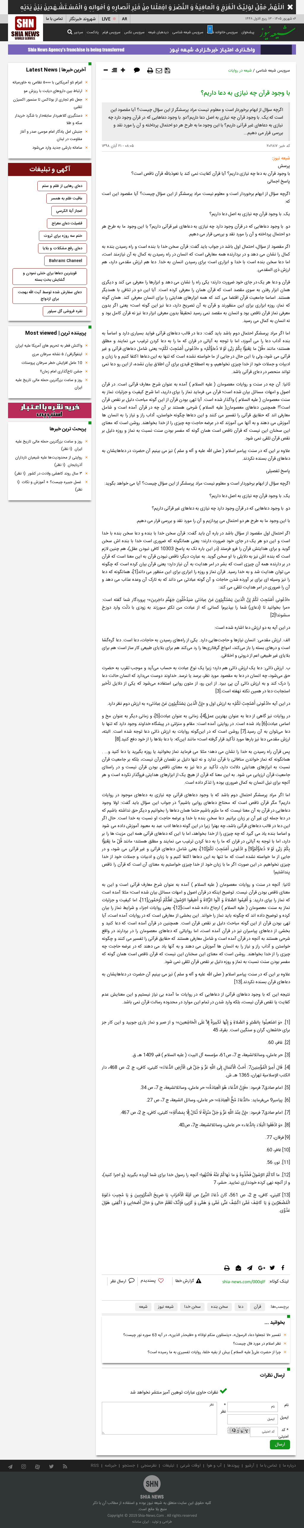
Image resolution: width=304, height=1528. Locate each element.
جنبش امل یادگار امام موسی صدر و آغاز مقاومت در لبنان (51, 135)
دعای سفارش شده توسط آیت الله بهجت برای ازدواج (50, 295)
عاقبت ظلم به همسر (66, 198)
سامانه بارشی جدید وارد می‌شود (57, 148)
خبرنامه (110, 1465)
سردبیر (78, 32)
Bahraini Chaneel (65, 261)
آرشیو (249, 1465)
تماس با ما (54, 19)
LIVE (106, 19)
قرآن (257, 1306)
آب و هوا (214, 1465)
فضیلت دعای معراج (67, 223)
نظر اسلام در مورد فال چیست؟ (257, 1343)
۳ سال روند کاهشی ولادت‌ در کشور (48, 473)
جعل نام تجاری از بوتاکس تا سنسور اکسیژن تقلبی (47, 103)
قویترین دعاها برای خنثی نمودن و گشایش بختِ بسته (50, 276)
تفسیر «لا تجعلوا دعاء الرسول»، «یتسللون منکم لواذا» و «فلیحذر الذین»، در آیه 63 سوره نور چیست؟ (202, 1335)
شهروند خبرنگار (82, 19)
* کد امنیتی (283, 1433)
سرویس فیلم (111, 32)
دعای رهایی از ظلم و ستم (62, 186)
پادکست (93, 32)
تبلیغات (168, 1465)
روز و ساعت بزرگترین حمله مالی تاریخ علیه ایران (48, 384)
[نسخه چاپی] (150, 70)
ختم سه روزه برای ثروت (63, 236)
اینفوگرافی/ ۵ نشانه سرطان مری (57, 354)
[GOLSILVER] (49, 410)
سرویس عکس (134, 32)
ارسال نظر (118, 1281)
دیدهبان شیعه (158, 32)
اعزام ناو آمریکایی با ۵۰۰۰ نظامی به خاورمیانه (47, 82)
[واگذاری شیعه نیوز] (152, 48)
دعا (240, 1306)
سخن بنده (219, 1306)
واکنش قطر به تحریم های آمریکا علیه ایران (48, 345)
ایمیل (284, 1417)
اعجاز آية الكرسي (69, 211)
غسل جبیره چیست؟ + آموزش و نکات (49, 486)
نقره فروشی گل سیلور (65, 311)
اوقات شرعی (190, 1465)
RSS (95, 1465)
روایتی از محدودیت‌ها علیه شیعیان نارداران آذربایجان (48, 461)
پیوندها (233, 1465)
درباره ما (289, 1465)
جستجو (128, 1465)
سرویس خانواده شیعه (222, 32)
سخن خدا (192, 1306)
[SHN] (25, 27)
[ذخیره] (167, 70)
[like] (155, 1281)
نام (286, 1405)
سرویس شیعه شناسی (187, 32)
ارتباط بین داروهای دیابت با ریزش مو (53, 91)
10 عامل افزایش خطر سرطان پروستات (52, 363)
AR (124, 19)
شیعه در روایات (240, 70)
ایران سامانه (140, 1522)
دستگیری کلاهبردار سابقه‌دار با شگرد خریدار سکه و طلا (48, 119)
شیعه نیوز (166, 1306)
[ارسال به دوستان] (159, 70)
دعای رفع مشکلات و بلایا (62, 248)
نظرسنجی (148, 1465)
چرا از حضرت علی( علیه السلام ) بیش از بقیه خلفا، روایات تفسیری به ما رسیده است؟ (214, 1352)
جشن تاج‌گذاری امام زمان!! (60, 371)
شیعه (143, 1306)
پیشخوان (247, 32)
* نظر (223, 1408)
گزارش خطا (184, 1281)
